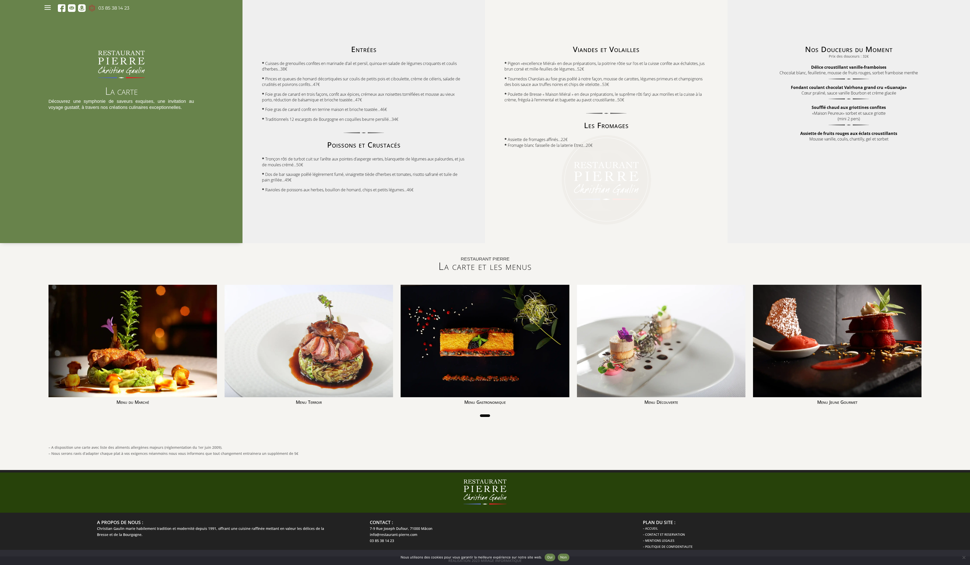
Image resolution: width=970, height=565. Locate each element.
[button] (485, 415)
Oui (550, 557)
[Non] (963, 557)
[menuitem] (49, 8)
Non (563, 557)
